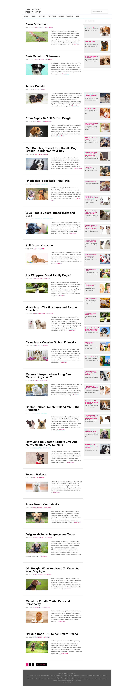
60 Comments (46, 447)
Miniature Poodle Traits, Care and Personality (48, 603)
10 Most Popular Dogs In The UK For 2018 (91, 57)
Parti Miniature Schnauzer (43, 56)
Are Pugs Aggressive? (91, 298)
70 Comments (44, 380)
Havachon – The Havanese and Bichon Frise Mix (51, 309)
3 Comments (44, 413)
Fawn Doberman (36, 24)
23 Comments (45, 184)
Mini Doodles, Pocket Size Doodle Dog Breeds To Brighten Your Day (51, 149)
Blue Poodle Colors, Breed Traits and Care (50, 214)
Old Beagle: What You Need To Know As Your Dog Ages (52, 570)
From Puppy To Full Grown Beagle (48, 118)
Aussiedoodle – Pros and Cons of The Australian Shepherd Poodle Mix (92, 329)
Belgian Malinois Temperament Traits (50, 534)
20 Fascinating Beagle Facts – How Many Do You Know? (91, 95)
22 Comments (47, 507)
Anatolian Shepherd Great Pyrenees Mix (90, 240)
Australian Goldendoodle (92, 357)
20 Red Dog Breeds (90, 108)
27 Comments (50, 313)
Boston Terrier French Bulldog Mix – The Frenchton (52, 408)
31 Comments (47, 574)
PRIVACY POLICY (67, 682)
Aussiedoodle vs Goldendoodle (89, 343)
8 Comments (49, 59)
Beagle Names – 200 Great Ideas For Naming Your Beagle (91, 402)
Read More (76, 44)
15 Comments (48, 537)
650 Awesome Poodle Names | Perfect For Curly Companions (91, 154)
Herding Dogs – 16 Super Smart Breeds (52, 633)
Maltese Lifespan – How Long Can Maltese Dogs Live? (48, 376)
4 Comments (41, 248)
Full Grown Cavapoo (39, 245)
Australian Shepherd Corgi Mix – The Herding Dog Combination (91, 387)
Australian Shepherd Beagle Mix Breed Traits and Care (91, 373)
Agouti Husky (88, 167)
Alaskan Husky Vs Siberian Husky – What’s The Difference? (91, 198)
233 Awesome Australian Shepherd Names (91, 124)
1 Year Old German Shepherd (90, 42)
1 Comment (42, 89)
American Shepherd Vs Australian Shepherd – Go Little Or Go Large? (91, 227)
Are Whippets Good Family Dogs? (48, 275)
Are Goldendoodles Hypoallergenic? (90, 284)
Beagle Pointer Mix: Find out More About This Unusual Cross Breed (91, 417)
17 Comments (44, 345)
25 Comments (40, 477)
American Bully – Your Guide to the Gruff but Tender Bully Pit (91, 212)
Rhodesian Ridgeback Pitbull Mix (48, 180)
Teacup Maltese (36, 474)
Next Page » (43, 664)
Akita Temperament (90, 181)
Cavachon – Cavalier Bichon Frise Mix (51, 342)
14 (37, 664)
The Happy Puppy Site (33, 10)
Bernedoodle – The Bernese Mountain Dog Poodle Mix (91, 446)
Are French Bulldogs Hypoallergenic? (90, 255)
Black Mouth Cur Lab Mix (42, 504)
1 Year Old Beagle (90, 27)
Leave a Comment (48, 27)
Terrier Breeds (35, 86)
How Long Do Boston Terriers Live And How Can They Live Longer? (52, 443)
